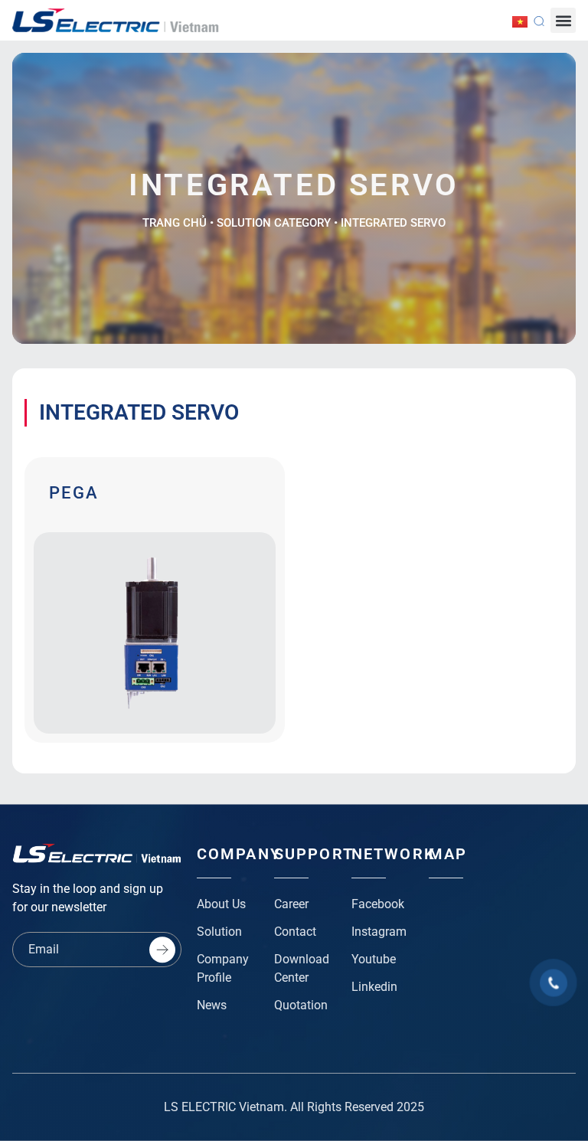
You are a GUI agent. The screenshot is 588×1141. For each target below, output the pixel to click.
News (212, 1005)
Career (291, 904)
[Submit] (162, 949)
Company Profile (223, 968)
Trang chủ (174, 223)
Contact (295, 931)
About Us (221, 904)
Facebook (377, 904)
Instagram (379, 931)
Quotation (301, 1005)
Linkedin (374, 986)
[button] (563, 20)
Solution (219, 931)
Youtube (373, 959)
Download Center (301, 968)
